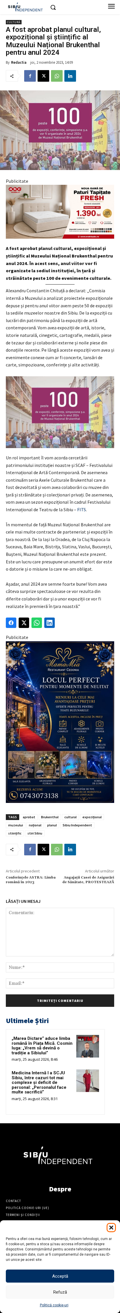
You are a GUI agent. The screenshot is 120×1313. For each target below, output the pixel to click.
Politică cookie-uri (54, 1305)
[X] (43, 76)
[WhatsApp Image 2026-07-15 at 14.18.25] (60, 722)
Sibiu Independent (77, 825)
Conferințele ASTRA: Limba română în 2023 (31, 879)
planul (52, 825)
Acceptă (60, 1276)
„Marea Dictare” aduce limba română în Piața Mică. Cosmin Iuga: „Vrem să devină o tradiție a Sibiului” (42, 1045)
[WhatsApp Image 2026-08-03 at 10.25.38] (60, 212)
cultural (70, 817)
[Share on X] (24, 623)
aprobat (29, 817)
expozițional (92, 817)
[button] (111, 1227)
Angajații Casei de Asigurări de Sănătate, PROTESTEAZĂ (88, 879)
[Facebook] (30, 76)
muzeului (15, 825)
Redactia (19, 62)
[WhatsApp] (57, 76)
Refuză (60, 1292)
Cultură (13, 22)
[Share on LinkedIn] (49, 623)
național (35, 825)
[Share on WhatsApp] (36, 623)
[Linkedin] (70, 76)
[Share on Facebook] (11, 623)
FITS (81, 509)
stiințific (15, 833)
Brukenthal (50, 817)
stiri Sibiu (34, 833)
